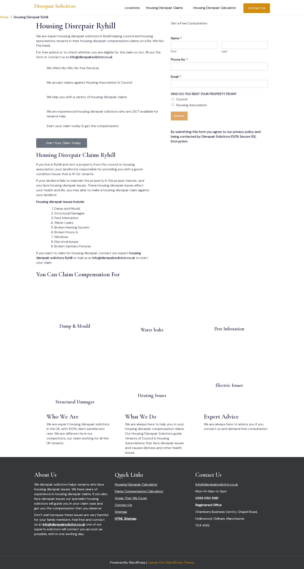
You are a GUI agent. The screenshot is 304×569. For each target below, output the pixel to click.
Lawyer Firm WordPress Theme (171, 562)
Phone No (179, 60)
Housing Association (191, 105)
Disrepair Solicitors (55, 6)
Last (224, 51)
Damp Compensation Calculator (139, 491)
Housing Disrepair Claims (164, 8)
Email (176, 77)
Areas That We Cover (131, 498)
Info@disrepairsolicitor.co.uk (216, 484)
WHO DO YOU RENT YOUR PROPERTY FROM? (204, 94)
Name (176, 38)
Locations (132, 8)
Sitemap (121, 512)
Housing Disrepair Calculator (214, 8)
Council (181, 99)
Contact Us (256, 8)
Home (4, 17)
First (173, 51)
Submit (179, 116)
